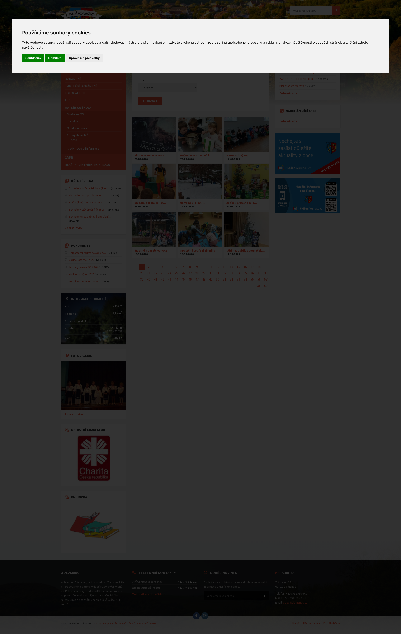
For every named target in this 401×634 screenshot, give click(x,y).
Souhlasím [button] (33, 58)
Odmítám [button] (54, 58)
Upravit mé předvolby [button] (84, 58)
